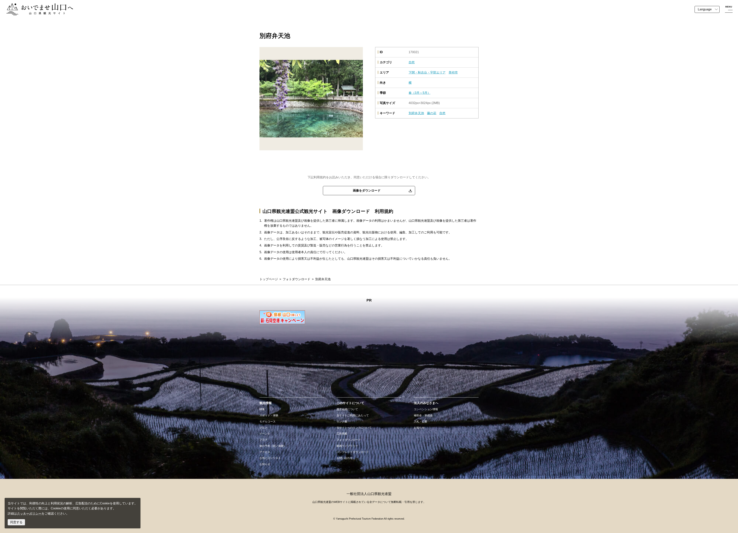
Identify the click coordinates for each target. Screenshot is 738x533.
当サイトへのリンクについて (354, 427)
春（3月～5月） (419, 92)
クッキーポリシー (29, 513)
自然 (412, 62)
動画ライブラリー (347, 445)
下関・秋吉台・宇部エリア (427, 72)
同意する (16, 522)
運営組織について (347, 409)
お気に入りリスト (270, 457)
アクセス (264, 452)
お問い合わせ (345, 457)
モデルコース (267, 421)
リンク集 (342, 421)
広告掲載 (342, 433)
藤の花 (431, 113)
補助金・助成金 (423, 415)
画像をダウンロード (367, 190)
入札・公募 (420, 421)
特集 (262, 409)
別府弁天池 (416, 113)
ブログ (263, 439)
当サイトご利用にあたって (353, 415)
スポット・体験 (268, 415)
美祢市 (453, 72)
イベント (264, 433)
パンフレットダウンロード (353, 452)
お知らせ (264, 464)
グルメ (263, 427)
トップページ (268, 279)
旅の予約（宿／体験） (272, 445)
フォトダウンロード (296, 279)
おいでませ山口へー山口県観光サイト (32, 5)
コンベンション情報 (426, 409)
